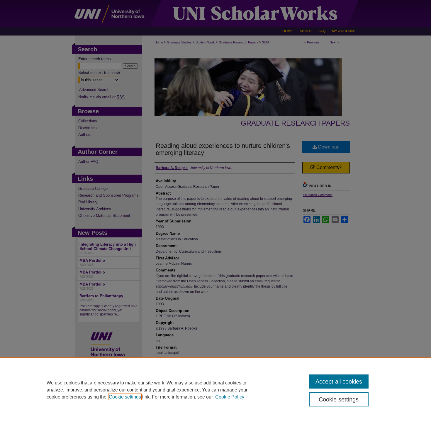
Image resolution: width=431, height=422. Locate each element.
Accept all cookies (338, 381)
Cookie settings (125, 396)
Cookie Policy (229, 396)
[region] (215, 389)
